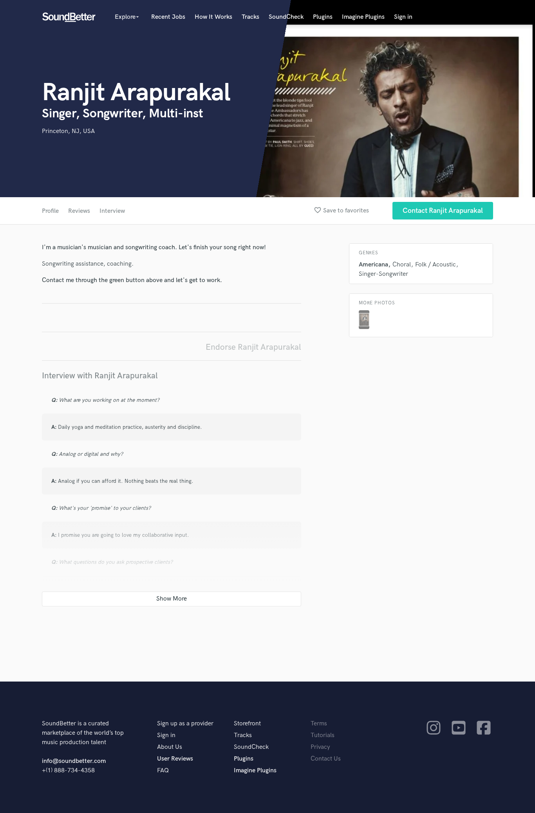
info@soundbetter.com (74, 761)
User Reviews (175, 759)
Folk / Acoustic (435, 264)
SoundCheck (286, 17)
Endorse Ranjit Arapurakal (253, 347)
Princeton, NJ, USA (68, 131)
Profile (50, 211)
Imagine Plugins (363, 17)
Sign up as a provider (185, 723)
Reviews (79, 211)
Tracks (250, 17)
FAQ (163, 770)
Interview (112, 211)
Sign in (403, 17)
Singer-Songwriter (383, 274)
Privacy (320, 747)
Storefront (247, 723)
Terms (319, 723)
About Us (169, 747)
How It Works (213, 17)
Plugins (323, 17)
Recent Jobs (168, 17)
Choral (401, 264)
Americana (373, 264)
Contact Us (326, 759)
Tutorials (322, 735)
